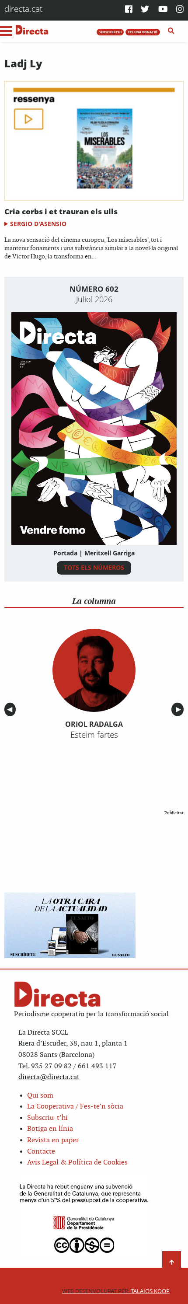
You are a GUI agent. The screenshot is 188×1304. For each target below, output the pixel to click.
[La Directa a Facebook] (128, 10)
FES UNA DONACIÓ (142, 32)
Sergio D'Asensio (38, 224)
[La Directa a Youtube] (163, 10)
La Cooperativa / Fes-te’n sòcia (75, 1106)
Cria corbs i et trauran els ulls (61, 211)
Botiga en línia (50, 1129)
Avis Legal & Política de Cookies (77, 1162)
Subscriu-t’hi (47, 1118)
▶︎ (180, 709)
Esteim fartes (94, 734)
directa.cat (23, 8)
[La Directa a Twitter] (145, 10)
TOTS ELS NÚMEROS (94, 567)
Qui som (40, 1095)
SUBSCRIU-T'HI (110, 32)
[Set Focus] (171, 31)
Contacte (41, 1151)
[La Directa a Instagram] (180, 10)
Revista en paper (53, 1140)
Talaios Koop (116, 1291)
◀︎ (11, 709)
